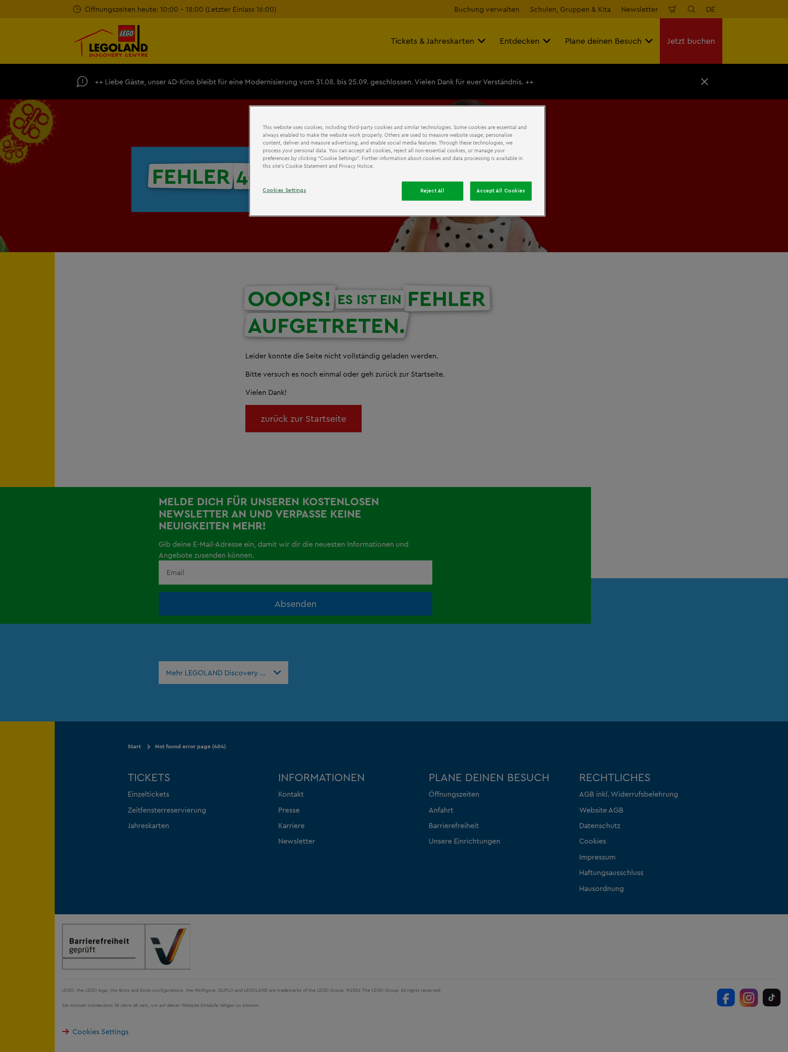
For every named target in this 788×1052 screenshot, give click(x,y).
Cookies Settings (284, 190)
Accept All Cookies (501, 190)
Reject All (432, 190)
